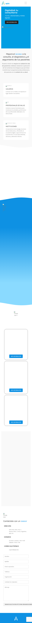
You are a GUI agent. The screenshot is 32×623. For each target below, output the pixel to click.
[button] (26, 3)
